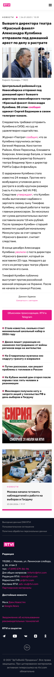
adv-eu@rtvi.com (28, 584)
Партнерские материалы (16, 587)
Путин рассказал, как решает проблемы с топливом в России (22, 368)
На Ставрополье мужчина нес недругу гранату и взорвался (22, 357)
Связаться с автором (27, 300)
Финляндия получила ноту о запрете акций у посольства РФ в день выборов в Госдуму (23, 394)
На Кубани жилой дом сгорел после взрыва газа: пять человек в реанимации (26, 380)
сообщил (34, 107)
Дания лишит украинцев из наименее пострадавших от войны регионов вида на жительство (24, 344)
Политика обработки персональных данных (24, 531)
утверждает (24, 194)
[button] (50, 5)
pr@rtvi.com (27, 580)
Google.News (11, 606)
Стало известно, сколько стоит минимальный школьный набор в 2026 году (23, 331)
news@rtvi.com (29, 576)
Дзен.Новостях (17, 602)
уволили (20, 252)
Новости (8, 17)
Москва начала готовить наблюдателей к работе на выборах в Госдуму (25, 495)
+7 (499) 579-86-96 (18, 568)
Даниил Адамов (27, 296)
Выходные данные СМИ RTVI (16, 522)
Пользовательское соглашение (18, 526)
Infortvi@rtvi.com (37, 572)
